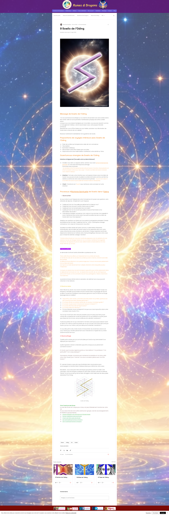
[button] (58, 10)
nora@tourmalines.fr (61, 509)
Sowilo (76, 442)
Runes (62, 442)
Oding (67, 442)
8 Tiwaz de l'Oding (103, 477)
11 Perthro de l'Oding (61, 477)
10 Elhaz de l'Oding (82, 477)
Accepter (163, 513)
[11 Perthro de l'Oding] (63, 469)
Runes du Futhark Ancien (69, 15)
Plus (103, 15)
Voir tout (114, 461)
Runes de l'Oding (95, 15)
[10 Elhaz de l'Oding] (84, 469)
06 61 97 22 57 (62, 508)
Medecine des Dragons (82, 15)
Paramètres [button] (148, 513)
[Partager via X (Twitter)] (64, 450)
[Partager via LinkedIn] (67, 450)
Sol (71, 442)
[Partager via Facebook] (60, 450)
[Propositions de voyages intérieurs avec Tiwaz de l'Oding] (105, 469)
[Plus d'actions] (108, 24)
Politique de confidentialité (70, 513)
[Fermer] (167, 513)
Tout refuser (155, 513)
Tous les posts (56, 15)
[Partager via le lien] (70, 450)
